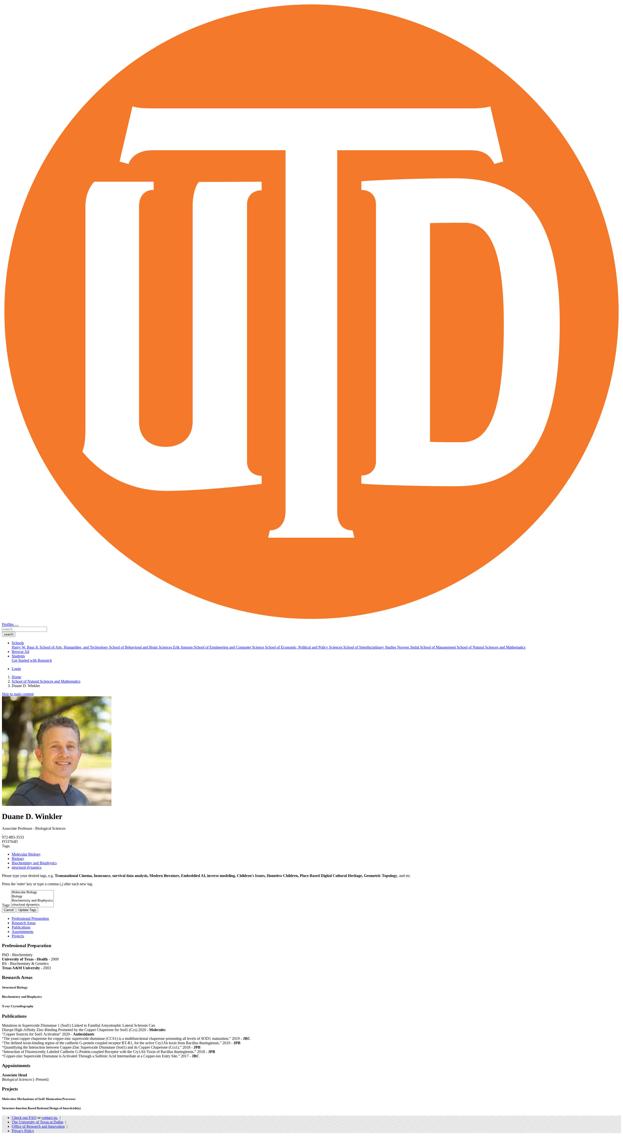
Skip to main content (18, 694)
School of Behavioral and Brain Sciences (141, 647)
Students (18, 656)
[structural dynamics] (32, 905)
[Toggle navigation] (16, 625)
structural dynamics (26, 867)
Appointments (22, 932)
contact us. (50, 1118)
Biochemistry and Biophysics (34, 863)
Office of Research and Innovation (38, 1126)
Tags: (6, 905)
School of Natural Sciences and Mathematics (491, 647)
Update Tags (27, 910)
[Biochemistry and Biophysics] (32, 901)
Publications (21, 927)
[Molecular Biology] (32, 892)
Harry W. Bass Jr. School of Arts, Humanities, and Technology (60, 647)
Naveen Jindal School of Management (427, 647)
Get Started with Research (32, 660)
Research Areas (24, 923)
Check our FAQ (24, 1118)
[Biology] (32, 897)
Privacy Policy (23, 1131)
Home (16, 677)
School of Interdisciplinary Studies (370, 647)
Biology (18, 859)
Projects (18, 936)
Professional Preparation (30, 918)
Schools (18, 643)
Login (16, 669)
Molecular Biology (26, 854)
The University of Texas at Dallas (37, 1122)
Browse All (20, 652)
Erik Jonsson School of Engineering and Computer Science (219, 647)
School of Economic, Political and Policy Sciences (304, 647)
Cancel (9, 910)
